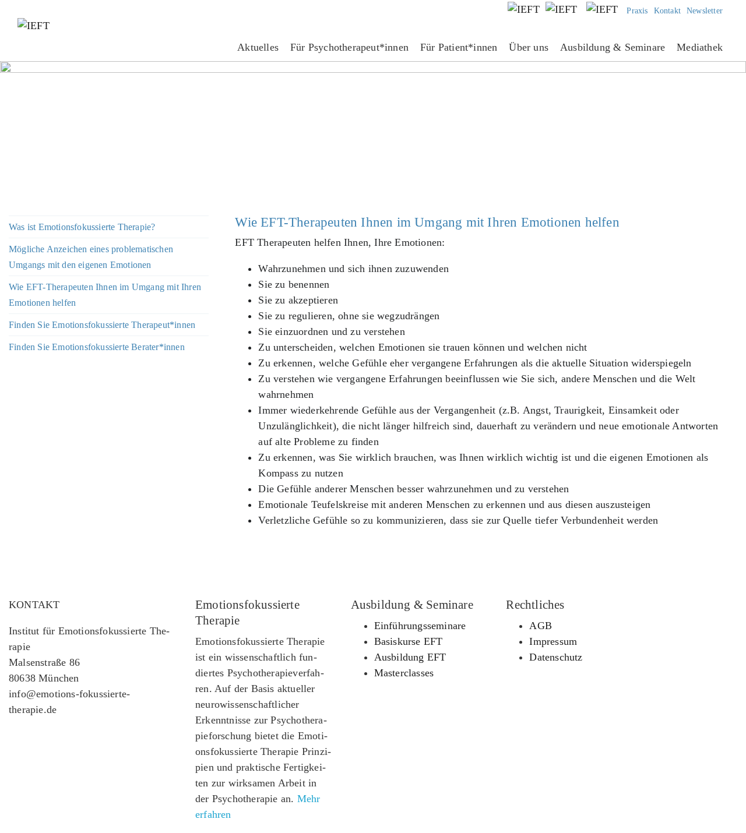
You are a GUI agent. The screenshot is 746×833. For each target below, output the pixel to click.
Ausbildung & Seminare (612, 47)
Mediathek (700, 47)
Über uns (528, 47)
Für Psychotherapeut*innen (349, 47)
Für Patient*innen (458, 47)
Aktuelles (258, 47)
